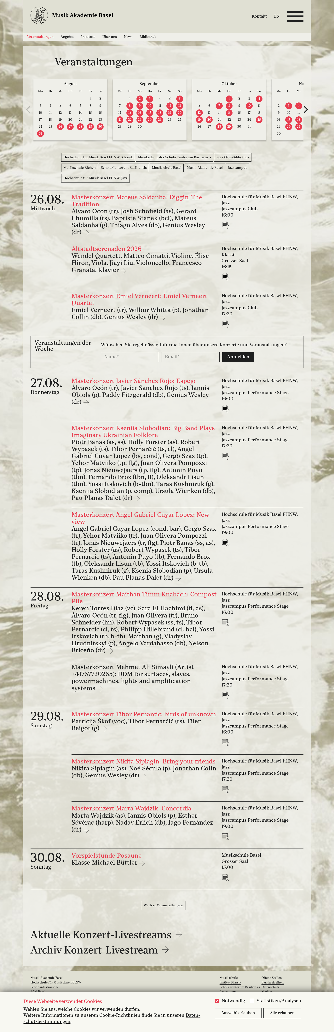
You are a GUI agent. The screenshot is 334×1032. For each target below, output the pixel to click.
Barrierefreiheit (273, 982)
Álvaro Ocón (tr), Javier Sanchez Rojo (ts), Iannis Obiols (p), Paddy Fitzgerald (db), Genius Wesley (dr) (140, 395)
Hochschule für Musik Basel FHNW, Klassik (98, 157)
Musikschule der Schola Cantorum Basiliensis (174, 157)
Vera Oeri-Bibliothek (232, 157)
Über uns (109, 37)
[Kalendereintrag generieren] (227, 224)
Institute (88, 37)
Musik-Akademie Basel (205, 168)
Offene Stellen (272, 978)
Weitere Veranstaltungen (163, 905)
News (128, 37)
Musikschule (229, 978)
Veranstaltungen (40, 37)
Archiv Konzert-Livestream (95, 951)
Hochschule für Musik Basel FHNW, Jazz (95, 178)
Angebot (67, 37)
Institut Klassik (230, 982)
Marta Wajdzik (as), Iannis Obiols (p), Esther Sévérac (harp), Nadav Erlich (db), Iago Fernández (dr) (142, 823)
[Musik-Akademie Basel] (76, 16)
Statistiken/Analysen (279, 1001)
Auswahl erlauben (238, 1013)
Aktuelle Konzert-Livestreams (102, 936)
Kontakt (259, 16)
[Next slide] (306, 109)
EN (277, 16)
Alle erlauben (282, 1013)
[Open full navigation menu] (295, 16)
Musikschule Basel (166, 168)
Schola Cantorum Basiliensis (124, 168)
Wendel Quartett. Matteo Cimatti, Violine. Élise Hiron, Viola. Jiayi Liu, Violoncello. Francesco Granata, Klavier (140, 263)
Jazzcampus (237, 168)
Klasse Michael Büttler (105, 863)
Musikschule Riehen (79, 168)
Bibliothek (148, 37)
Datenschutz (270, 987)
